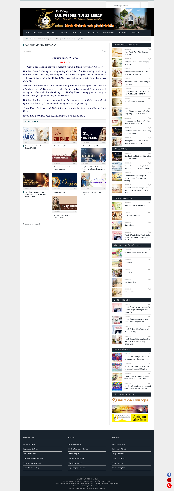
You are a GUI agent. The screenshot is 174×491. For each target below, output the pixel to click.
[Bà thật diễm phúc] (64, 135)
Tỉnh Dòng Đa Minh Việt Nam (33, 458)
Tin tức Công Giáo (74, 454)
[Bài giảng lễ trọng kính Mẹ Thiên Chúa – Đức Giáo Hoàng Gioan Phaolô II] (36, 181)
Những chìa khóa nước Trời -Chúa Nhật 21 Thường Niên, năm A (137, 142)
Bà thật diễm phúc (60, 146)
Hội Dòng (37, 33)
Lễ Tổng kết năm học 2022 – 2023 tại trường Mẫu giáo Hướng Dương (137, 358)
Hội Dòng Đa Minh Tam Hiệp (91, 486)
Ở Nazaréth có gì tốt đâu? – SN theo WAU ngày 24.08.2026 (137, 73)
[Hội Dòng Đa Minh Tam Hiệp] (87, 18)
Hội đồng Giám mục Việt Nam (78, 449)
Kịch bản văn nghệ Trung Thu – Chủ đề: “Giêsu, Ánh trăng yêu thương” (136, 178)
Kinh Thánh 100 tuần (119, 449)
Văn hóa (123, 33)
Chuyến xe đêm (130, 282)
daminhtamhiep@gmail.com (70, 483)
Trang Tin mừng (117, 463)
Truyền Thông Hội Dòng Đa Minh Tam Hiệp (90, 488)
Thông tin (76, 33)
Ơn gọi (64, 33)
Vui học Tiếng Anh (118, 468)
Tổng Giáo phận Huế (75, 463)
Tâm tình (117, 245)
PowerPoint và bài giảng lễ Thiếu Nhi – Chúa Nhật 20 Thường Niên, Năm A (137, 190)
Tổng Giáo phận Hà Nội (76, 458)
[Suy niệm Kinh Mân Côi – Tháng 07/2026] (36, 135)
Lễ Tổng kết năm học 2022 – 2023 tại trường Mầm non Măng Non (137, 367)
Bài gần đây (133, 45)
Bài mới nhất (119, 45)
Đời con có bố (129, 292)
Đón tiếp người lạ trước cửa (134, 101)
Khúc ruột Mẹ (129, 225)
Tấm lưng (128, 262)
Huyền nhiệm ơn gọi (133, 245)
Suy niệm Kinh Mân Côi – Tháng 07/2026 (34, 147)
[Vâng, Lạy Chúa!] (64, 181)
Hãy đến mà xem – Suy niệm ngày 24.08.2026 (137, 82)
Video (116, 300)
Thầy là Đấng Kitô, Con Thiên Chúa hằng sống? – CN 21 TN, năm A (137, 112)
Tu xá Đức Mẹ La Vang (31, 468)
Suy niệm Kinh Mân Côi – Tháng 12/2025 (63, 216)
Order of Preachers (29, 454)
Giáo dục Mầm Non (121, 349)
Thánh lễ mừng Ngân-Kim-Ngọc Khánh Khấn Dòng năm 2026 (136, 320)
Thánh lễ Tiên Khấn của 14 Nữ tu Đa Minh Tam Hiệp (137, 330)
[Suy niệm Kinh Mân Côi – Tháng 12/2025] (64, 204)
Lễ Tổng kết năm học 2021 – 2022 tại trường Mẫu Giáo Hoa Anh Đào (138, 387)
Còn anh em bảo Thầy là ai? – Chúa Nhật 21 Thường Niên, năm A (137, 122)
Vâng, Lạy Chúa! (59, 192)
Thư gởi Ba (128, 272)
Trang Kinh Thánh (118, 454)
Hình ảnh (125, 300)
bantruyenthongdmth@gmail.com (107, 483)
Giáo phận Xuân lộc (74, 444)
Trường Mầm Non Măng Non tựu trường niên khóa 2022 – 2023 (137, 377)
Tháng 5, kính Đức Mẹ (91, 146)
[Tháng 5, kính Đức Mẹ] (93, 135)
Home (27, 33)
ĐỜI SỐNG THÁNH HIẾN (123, 198)
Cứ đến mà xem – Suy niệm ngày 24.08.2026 (137, 63)
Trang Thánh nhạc (118, 458)
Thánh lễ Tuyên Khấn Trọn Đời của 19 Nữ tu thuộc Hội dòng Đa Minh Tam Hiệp (137, 237)
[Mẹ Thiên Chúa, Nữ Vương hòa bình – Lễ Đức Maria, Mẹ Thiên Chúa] (93, 156)
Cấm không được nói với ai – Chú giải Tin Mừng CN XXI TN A (137, 92)
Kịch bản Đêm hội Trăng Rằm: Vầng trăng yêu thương (138, 132)
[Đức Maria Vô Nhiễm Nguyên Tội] (93, 181)
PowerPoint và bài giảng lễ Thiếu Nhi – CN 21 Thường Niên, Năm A (137, 167)
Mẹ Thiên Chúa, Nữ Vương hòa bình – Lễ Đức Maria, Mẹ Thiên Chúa (94, 169)
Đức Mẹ (103, 51)
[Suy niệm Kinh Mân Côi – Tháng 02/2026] (64, 156)
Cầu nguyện (92, 33)
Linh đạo (51, 33)
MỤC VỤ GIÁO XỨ (120, 149)
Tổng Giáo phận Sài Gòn (76, 468)
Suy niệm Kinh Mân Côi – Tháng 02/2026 (63, 168)
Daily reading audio (118, 444)
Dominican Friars (29, 444)
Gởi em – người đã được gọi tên (136, 252)
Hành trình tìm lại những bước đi (136, 205)
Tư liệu (135, 33)
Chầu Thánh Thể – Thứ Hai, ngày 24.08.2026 (137, 53)
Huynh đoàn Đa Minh (30, 449)
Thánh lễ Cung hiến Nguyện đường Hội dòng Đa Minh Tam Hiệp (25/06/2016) (137, 341)
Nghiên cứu (108, 33)
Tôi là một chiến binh (132, 215)
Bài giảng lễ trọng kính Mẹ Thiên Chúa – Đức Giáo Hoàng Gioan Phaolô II (36, 194)
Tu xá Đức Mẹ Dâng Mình (32, 463)
